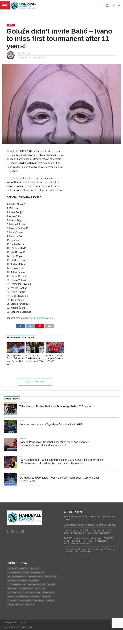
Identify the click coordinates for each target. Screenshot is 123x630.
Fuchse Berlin (35, 576)
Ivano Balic (29, 318)
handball (23, 568)
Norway (46, 596)
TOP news (12, 568)
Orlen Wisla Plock (36, 584)
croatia (50, 600)
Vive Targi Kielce (15, 604)
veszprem (28, 592)
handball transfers (17, 580)
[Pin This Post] (39, 325)
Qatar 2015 (39, 600)
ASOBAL (11, 596)
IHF (37, 588)
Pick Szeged (50, 576)
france (51, 584)
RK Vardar (12, 588)
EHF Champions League (18, 572)
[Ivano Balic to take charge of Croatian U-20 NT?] (55, 352)
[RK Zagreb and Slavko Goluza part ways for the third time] (16, 352)
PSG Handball (37, 572)
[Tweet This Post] (30, 325)
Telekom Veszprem (16, 584)
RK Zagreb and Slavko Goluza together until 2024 (34, 358)
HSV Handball (25, 600)
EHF (43, 588)
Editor (24, 53)
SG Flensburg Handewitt (28, 596)
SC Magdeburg (26, 588)
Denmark (34, 580)
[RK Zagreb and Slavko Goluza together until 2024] (35, 352)
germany (12, 600)
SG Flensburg (14, 592)
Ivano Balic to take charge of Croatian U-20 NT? (54, 358)
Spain (38, 592)
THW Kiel (35, 568)
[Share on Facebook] (20, 325)
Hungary (30, 604)
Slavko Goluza (45, 318)
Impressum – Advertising (17, 623)
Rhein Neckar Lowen (17, 576)
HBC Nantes (48, 592)
